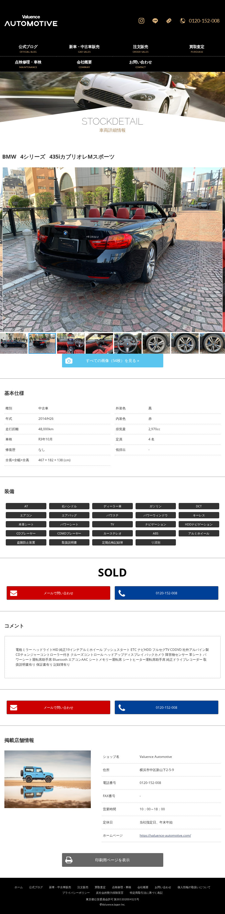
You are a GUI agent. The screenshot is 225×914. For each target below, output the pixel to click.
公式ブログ (36, 887)
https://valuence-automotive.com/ (165, 835)
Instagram (141, 20)
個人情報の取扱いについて (194, 887)
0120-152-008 (204, 21)
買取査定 (100, 887)
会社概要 (142, 887)
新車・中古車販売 (60, 887)
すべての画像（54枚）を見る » (112, 360)
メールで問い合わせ (58, 593)
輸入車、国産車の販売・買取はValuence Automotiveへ (40, 20)
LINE (155, 20)
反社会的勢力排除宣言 (109, 892)
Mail (169, 20)
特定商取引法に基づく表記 (146, 892)
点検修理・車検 (121, 887)
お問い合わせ (163, 887)
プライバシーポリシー (76, 892)
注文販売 (82, 887)
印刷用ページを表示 (112, 859)
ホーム (19, 887)
